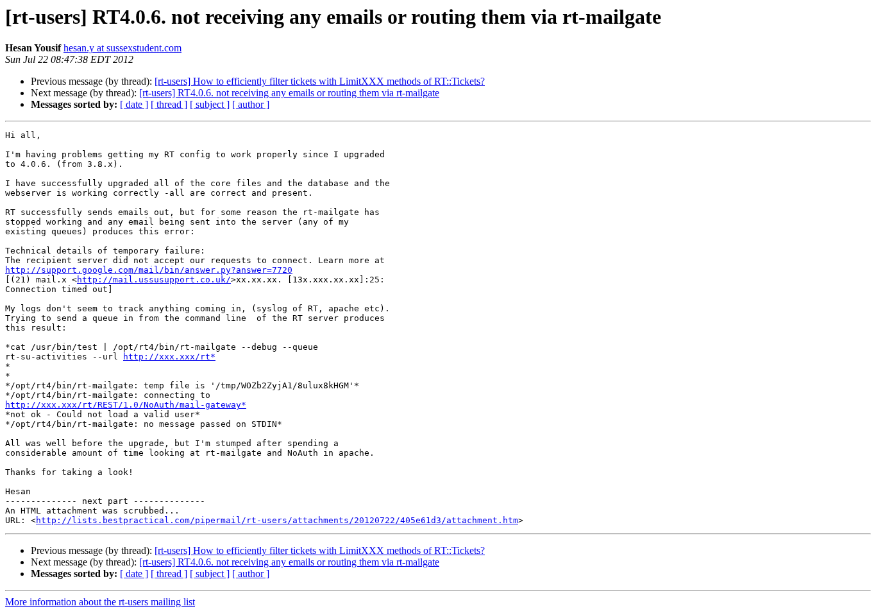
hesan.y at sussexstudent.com (122, 47)
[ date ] (134, 104)
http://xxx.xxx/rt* (169, 356)
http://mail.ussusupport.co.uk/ (154, 279)
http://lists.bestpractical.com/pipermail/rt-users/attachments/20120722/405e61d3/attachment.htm (277, 520)
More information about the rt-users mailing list (100, 601)
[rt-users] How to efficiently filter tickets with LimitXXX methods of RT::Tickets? (320, 81)
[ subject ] (210, 104)
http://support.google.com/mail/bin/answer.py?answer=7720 (148, 270)
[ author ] (250, 104)
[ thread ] (169, 104)
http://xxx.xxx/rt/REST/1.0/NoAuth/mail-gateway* (125, 405)
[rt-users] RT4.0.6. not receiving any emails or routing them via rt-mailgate (289, 92)
